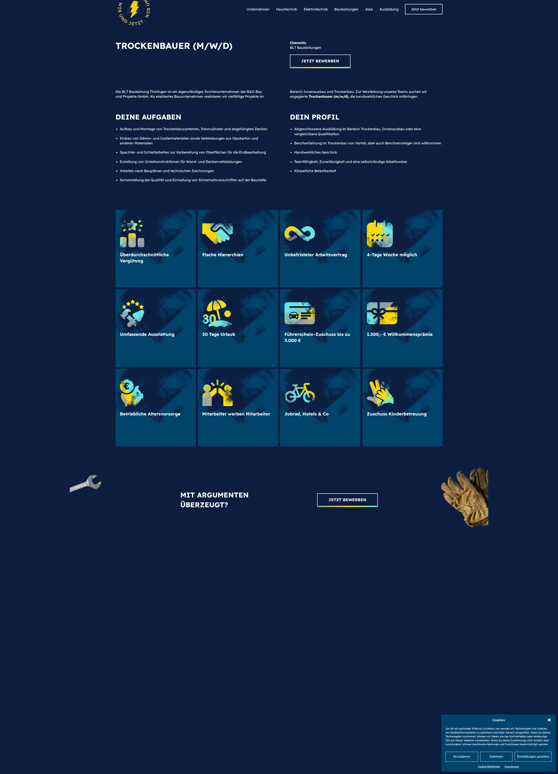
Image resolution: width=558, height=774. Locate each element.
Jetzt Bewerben (320, 60)
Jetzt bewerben (424, 9)
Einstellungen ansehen (533, 756)
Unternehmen (258, 9)
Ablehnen (496, 756)
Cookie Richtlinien (489, 766)
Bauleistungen (346, 9)
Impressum (511, 766)
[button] (549, 720)
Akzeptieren (461, 756)
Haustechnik (286, 9)
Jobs (369, 9)
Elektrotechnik (316, 9)
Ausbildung (388, 9)
